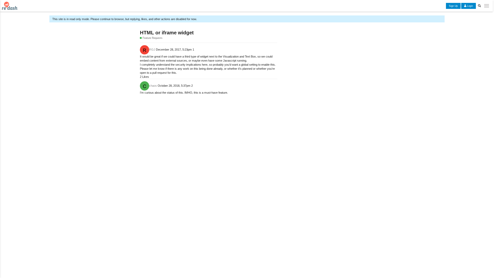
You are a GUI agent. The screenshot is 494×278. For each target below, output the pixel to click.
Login (469, 5)
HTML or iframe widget (167, 33)
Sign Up (453, 5)
